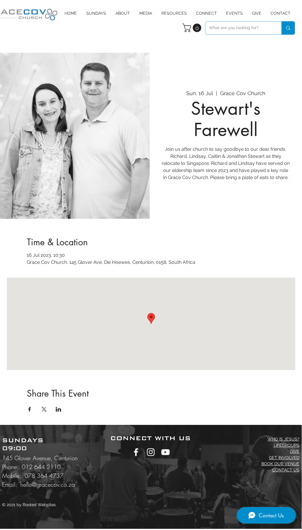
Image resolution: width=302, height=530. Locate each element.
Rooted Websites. (40, 504)
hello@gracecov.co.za (47, 484)
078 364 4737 (43, 476)
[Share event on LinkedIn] (58, 409)
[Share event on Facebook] (29, 409)
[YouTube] (165, 452)
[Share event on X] (44, 409)
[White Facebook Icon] (136, 452)
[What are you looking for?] (288, 27)
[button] (146, 13)
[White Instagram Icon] (151, 452)
